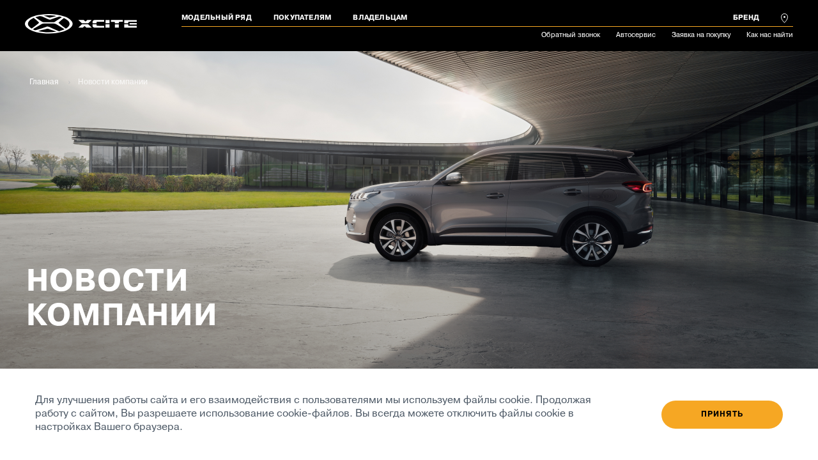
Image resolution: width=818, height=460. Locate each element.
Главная (44, 82)
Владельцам (380, 18)
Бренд (746, 18)
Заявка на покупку (701, 35)
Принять (722, 414)
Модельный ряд (216, 18)
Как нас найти (769, 35)
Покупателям (302, 18)
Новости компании (113, 82)
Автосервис (636, 35)
